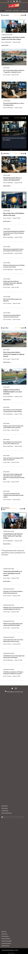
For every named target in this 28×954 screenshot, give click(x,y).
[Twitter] (12, 688)
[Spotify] (17, 1)
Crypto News (24, 10)
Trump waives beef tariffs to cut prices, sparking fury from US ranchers (12, 573)
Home (2, 10)
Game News (16, 10)
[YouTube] (14, 1)
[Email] (16, 688)
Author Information (6, 941)
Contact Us (4, 934)
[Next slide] (25, 135)
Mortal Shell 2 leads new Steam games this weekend (14, 139)
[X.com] (8, 1)
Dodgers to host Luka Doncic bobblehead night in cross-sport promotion (12, 392)
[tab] (12, 149)
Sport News (8, 10)
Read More (5, 45)
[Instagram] (20, 1)
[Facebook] (11, 1)
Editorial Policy (5, 945)
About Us (3, 931)
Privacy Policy (5, 936)
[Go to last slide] (3, 135)
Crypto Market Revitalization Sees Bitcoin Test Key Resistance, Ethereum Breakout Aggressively (13, 233)
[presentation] (14, 26)
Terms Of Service (5, 938)
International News (6, 34)
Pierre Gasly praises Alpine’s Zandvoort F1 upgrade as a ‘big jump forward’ (13, 354)
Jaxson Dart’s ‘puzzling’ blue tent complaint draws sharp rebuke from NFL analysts (13, 495)
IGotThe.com (17, 953)
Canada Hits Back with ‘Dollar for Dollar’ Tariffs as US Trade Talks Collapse (13, 536)
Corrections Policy (6, 943)
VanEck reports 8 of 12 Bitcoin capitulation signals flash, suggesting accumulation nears (12, 283)
